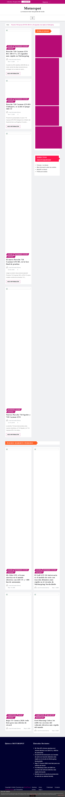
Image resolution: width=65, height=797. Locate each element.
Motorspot (32, 8)
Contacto (57, 787)
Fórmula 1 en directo (42, 165)
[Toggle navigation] (32, 18)
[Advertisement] (49, 46)
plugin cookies (61, 795)
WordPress (27, 787)
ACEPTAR (32, 795)
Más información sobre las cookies (46, 167)
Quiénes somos (34, 788)
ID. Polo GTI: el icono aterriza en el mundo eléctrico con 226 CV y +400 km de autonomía (46, 750)
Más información (13, 73)
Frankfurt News (9, 789)
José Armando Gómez (15, 59)
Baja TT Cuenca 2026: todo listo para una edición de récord (17, 722)
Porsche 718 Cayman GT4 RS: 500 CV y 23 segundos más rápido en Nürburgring (32, 25)
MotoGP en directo (42, 169)
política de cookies (34, 794)
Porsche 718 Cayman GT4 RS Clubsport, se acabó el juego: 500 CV (18, 106)
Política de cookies (42, 171)
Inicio (7, 25)
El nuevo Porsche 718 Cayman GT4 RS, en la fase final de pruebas (17, 262)
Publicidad (50, 787)
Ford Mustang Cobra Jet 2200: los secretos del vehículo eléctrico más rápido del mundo (45, 770)
